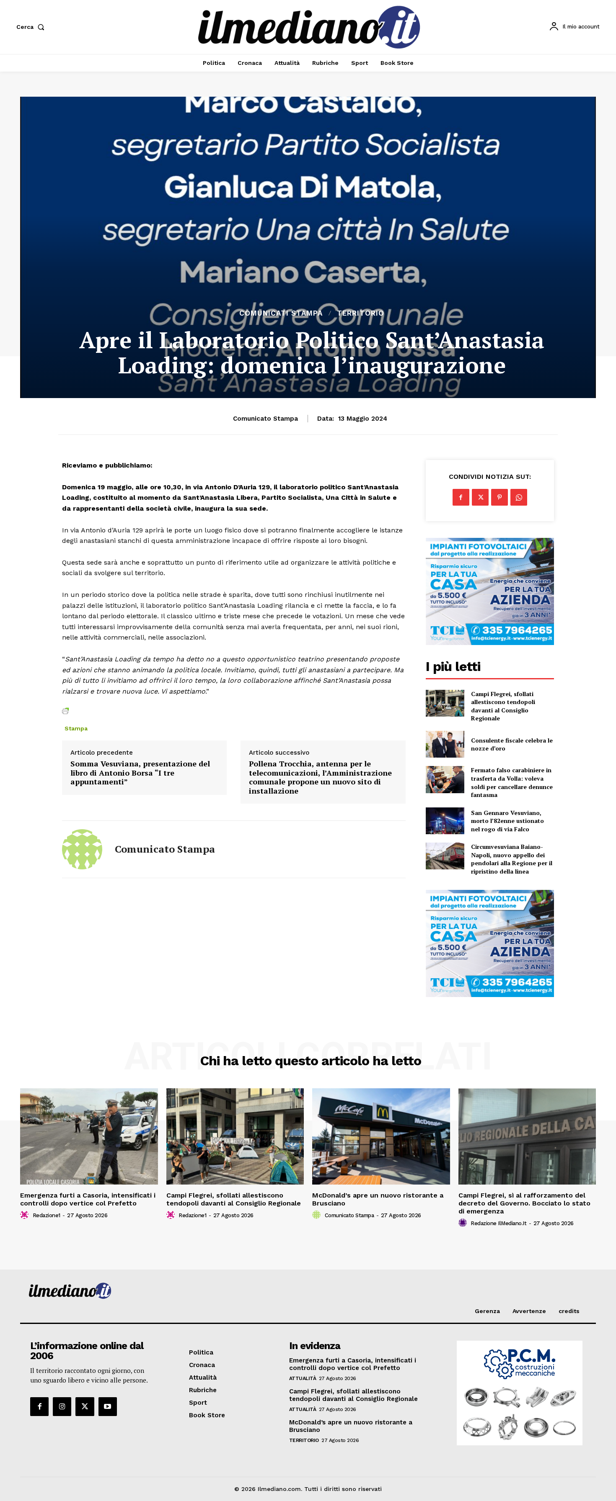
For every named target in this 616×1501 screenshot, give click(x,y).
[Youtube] (107, 1406)
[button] (32, 27)
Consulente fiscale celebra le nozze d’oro (512, 744)
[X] (480, 497)
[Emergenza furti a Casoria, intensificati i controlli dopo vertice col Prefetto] (89, 1136)
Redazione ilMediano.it (498, 1223)
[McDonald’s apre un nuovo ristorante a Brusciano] (381, 1136)
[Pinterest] (499, 497)
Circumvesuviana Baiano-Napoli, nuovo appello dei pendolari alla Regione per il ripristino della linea (511, 859)
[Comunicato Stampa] (82, 849)
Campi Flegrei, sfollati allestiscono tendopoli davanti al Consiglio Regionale (503, 706)
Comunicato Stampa (265, 418)
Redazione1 (46, 1215)
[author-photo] (25, 1215)
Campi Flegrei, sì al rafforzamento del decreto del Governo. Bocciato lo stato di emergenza (524, 1203)
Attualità (302, 1378)
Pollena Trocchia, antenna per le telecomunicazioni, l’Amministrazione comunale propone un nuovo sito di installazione (320, 777)
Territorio (360, 313)
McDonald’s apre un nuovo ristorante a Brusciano (377, 1199)
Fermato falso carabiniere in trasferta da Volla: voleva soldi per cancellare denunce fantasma (512, 782)
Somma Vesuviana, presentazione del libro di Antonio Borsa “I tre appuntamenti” (140, 772)
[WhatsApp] (518, 497)
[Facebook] (461, 497)
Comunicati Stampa (281, 313)
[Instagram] (62, 1406)
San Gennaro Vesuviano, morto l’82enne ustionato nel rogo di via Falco (507, 821)
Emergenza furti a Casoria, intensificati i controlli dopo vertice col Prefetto (87, 1199)
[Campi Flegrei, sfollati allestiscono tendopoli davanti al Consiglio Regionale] (445, 703)
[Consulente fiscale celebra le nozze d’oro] (445, 744)
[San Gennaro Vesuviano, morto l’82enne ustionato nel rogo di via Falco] (445, 820)
